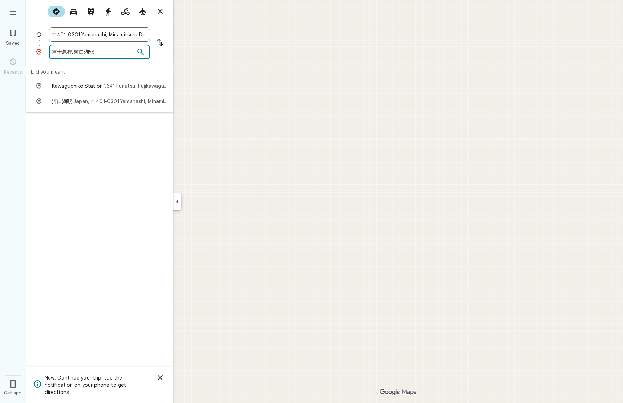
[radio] (56, 11)
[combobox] (99, 34)
